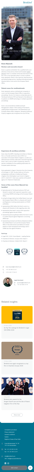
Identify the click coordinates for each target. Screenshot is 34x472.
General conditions (10, 434)
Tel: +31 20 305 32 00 (11, 449)
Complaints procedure (11, 430)
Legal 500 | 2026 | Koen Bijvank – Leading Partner (16, 236)
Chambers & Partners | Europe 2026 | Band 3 (15, 238)
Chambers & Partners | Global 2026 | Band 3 (15, 241)
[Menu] (30, 468)
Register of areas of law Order (13, 439)
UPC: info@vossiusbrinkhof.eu (13, 458)
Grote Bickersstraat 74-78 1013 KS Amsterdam (12, 444)
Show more (17, 415)
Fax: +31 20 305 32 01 (11, 451)
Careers (7, 437)
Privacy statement (9, 432)
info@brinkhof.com (10, 456)
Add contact (14, 468)
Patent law (6, 56)
